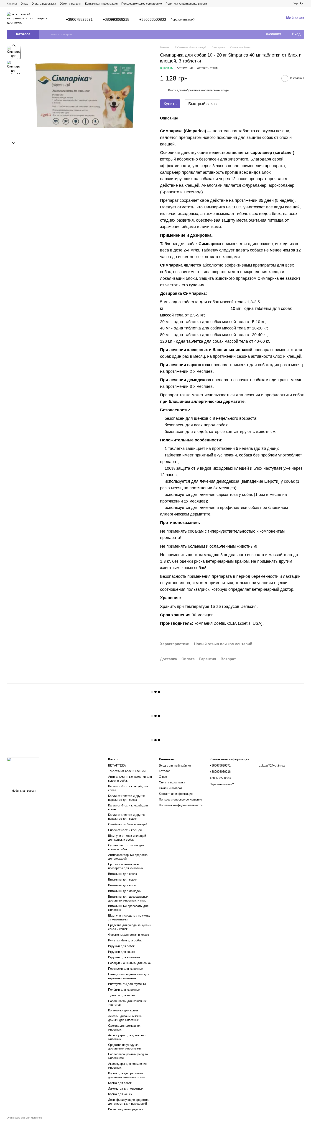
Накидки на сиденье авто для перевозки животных (128, 976)
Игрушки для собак (121, 946)
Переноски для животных (125, 968)
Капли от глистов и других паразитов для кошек (126, 816)
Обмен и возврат (71, 3)
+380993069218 (116, 19)
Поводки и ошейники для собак (129, 963)
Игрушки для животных (124, 957)
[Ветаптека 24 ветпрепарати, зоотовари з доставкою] (23, 768)
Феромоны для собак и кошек (128, 934)
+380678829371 (79, 19)
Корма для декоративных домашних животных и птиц (127, 1075)
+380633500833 (152, 19)
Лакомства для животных (125, 1088)
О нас (24, 3)
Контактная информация (101, 3)
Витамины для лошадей (124, 891)
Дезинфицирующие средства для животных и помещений (128, 1101)
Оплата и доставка (44, 3)
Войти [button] (172, 90)
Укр (295, 3)
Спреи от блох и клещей (125, 830)
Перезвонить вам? (183, 19)
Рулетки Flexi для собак (125, 940)
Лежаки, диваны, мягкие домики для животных (125, 1018)
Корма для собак (120, 1083)
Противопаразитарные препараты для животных (125, 866)
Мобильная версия (23, 790)
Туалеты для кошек (121, 995)
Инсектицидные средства (125, 1109)
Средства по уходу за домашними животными (124, 1046)
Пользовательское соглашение (141, 3)
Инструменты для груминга (127, 984)
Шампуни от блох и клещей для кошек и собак (127, 837)
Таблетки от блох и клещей (126, 771)
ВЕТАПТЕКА (117, 765)
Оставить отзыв (207, 68)
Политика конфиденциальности (186, 3)
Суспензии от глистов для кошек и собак (126, 847)
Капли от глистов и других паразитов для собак (126, 797)
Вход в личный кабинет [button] (175, 765)
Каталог (12, 3)
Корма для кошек (120, 1094)
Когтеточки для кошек (123, 1010)
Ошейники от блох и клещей (127, 824)
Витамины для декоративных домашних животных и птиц (128, 898)
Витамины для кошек (122, 879)
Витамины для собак (122, 874)
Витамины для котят (122, 885)
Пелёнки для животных (124, 989)
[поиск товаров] (47, 34)
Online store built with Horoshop (24, 1117)
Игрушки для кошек (121, 951)
